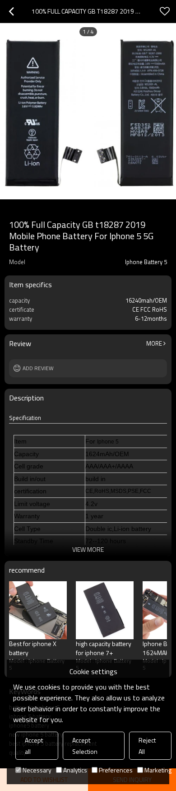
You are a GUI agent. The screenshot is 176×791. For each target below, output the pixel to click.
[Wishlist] (164, 11)
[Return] (11, 11)
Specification (25, 418)
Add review (38, 368)
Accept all (34, 745)
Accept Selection (84, 745)
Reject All (147, 745)
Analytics (75, 770)
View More (88, 549)
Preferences (116, 770)
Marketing (157, 770)
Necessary (37, 770)
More (154, 343)
